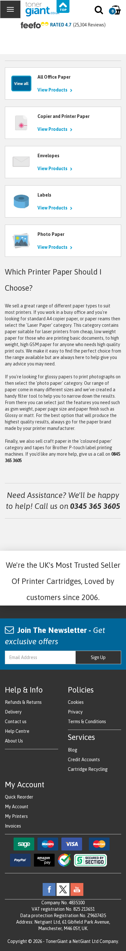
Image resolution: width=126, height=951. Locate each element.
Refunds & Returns (23, 702)
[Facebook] (49, 889)
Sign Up (98, 657)
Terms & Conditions (87, 721)
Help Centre (17, 731)
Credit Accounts (84, 759)
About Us (14, 740)
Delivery (13, 711)
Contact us (15, 721)
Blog (72, 749)
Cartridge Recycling (88, 769)
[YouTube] (76, 889)
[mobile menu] (10, 9)
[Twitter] (63, 889)
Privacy (75, 711)
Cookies (76, 702)
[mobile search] (99, 11)
